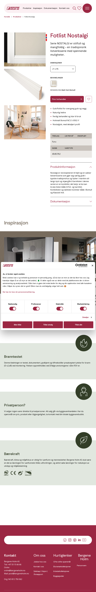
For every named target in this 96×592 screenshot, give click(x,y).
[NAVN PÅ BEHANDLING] (53, 83)
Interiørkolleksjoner (61, 571)
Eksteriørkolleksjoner (62, 566)
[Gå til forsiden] (13, 8)
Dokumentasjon (50, 8)
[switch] (36, 309)
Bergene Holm (84, 557)
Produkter (27, 8)
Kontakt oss (64, 8)
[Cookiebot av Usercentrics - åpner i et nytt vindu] (77, 265)
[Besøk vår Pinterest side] (74, 540)
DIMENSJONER (56, 63)
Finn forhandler (59, 99)
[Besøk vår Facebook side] (64, 540)
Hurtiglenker (62, 555)
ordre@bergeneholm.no (14, 570)
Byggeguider (58, 576)
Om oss (39, 555)
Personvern (81, 565)
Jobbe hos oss (40, 561)
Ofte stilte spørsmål (61, 561)
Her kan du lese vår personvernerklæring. (19, 292)
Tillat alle (78, 325)
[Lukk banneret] (92, 265)
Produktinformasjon (62, 166)
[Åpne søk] (74, 8)
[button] (25, 49)
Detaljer (85, 317)
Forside (7, 17)
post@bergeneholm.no (19, 573)
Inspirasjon (37, 8)
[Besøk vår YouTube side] (84, 540)
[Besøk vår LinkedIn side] (79, 540)
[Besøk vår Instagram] (69, 540)
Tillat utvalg (48, 325)
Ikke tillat (17, 325)
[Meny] (87, 8)
